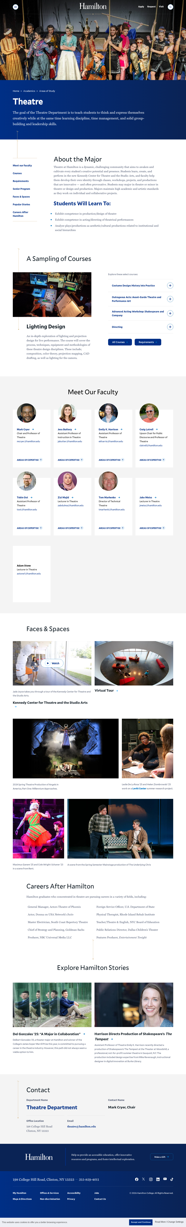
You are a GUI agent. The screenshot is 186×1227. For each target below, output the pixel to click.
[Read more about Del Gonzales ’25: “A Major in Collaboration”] (52, 1005)
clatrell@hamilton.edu (151, 445)
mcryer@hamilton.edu (28, 441)
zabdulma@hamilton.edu (71, 505)
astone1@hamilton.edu (29, 573)
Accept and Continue (141, 1222)
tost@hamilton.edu (27, 509)
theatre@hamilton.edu (81, 1126)
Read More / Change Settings (169, 1222)
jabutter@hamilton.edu (70, 441)
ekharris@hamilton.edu (111, 441)
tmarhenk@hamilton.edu (112, 509)
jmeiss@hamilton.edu (151, 505)
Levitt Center (139, 788)
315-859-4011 (89, 1179)
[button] (15, 7)
